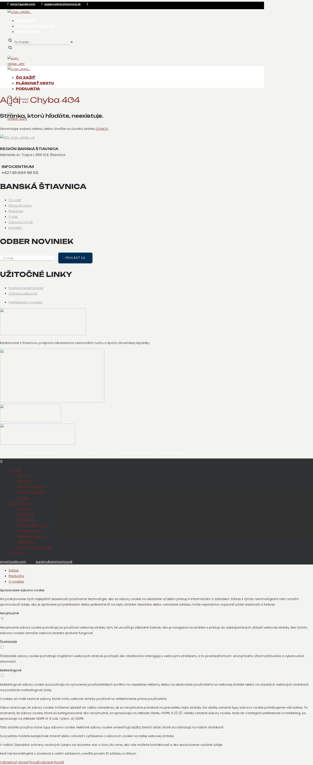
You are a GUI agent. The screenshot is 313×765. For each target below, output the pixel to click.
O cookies (16, 581)
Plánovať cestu (20, 205)
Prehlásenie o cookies (26, 302)
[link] (71, 42)
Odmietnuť (8, 762)
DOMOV (102, 128)
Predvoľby (16, 576)
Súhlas (14, 570)
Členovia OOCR (21, 222)
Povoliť (59, 762)
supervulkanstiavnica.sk (62, 4)
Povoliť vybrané (41, 762)
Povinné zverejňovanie (26, 288)
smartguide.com (22, 4)
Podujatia (16, 211)
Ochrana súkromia (23, 293)
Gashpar (179, 452)
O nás (13, 216)
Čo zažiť (15, 200)
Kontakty (15, 227)
